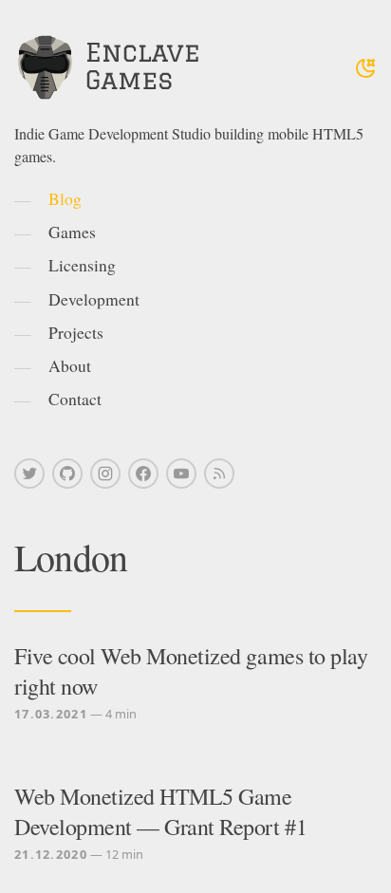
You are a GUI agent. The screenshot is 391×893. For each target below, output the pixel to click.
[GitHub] (67, 473)
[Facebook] (143, 473)
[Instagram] (105, 473)
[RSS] (219, 473)
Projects (75, 332)
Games (72, 231)
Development (94, 299)
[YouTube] (181, 473)
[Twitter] (29, 473)
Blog (65, 198)
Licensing (82, 264)
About (69, 365)
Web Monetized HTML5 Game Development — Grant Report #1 (160, 811)
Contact (75, 398)
